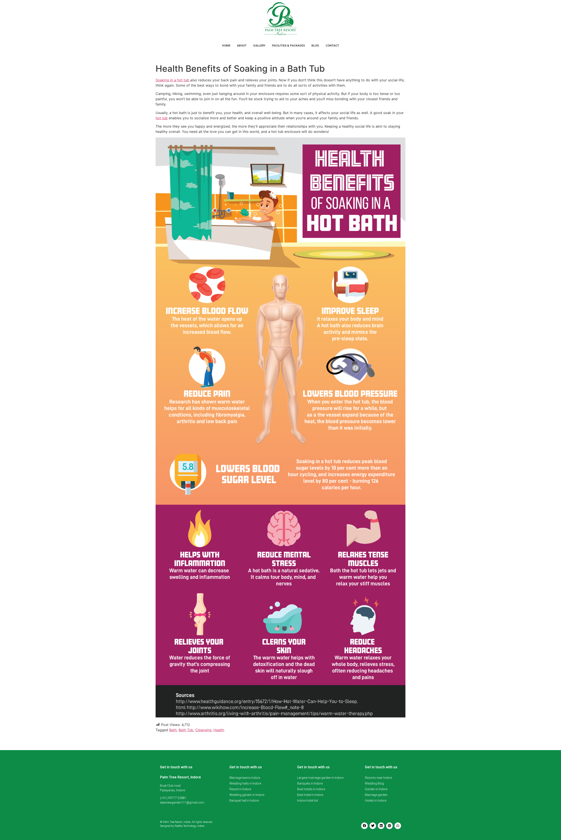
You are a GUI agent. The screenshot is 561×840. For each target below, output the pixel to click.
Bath (173, 730)
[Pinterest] (389, 825)
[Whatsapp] (397, 825)
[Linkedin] (381, 825)
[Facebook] (364, 825)
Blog (315, 45)
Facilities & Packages (288, 45)
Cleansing (203, 730)
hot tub (162, 118)
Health (218, 730)
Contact (332, 45)
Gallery (259, 45)
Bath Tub (186, 730)
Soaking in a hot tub (173, 80)
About (242, 45)
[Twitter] (372, 825)
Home (226, 45)
